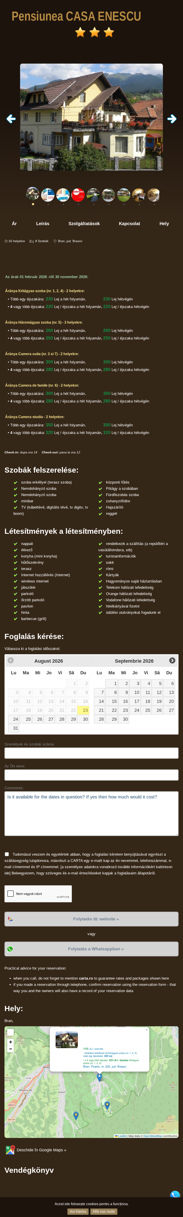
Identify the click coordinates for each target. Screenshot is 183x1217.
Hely (164, 223)
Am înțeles (78, 1211)
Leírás (42, 223)
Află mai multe (104, 1211)
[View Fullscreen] (10, 1032)
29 (73, 719)
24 (15, 719)
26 (39, 719)
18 (147, 701)
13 (171, 692)
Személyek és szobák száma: (29, 744)
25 (28, 719)
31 (15, 728)
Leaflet (122, 1136)
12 (159, 692)
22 (114, 710)
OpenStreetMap (152, 1136)
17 (136, 701)
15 (114, 701)
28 (61, 719)
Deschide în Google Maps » (41, 1150)
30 (85, 719)
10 (136, 692)
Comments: (14, 788)
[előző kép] (11, 122)
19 (159, 701)
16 (125, 701)
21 (101, 710)
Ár (14, 223)
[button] (99, 1077)
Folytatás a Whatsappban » (96, 949)
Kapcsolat (129, 223)
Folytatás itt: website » (96, 919)
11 (148, 692)
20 (171, 701)
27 (50, 719)
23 (85, 710)
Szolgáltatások (84, 223)
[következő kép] (171, 122)
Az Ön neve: (14, 766)
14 (101, 701)
